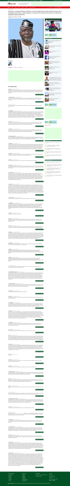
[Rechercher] (12, 7)
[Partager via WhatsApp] (17, 17)
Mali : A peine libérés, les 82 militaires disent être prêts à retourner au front (54, 162)
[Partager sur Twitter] (15, 67)
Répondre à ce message (39, 94)
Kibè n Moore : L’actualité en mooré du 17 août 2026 (54, 142)
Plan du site (24, 477)
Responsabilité (24, 480)
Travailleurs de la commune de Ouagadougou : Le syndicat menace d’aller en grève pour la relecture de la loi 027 (55, 83)
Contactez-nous (51, 7)
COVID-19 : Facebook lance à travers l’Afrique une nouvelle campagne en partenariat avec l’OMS (54, 57)
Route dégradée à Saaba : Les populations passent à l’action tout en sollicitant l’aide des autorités (54, 149)
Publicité (24, 475)
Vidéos (19, 7)
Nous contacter (51, 474)
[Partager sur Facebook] (13, 17)
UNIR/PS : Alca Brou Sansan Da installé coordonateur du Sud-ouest (55, 72)
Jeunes (10, 480)
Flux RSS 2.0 (24, 478)
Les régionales (11, 0)
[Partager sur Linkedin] (16, 17)
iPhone (52, 477)
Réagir (51, 42)
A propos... (24, 474)
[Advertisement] (46, 4)
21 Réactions (52, 100)
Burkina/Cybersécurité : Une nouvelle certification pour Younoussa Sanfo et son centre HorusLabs (54, 175)
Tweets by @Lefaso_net (48, 125)
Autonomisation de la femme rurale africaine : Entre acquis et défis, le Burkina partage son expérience (54, 62)
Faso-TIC (24, 0)
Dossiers (23, 7)
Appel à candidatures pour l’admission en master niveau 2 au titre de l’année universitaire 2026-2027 (54, 155)
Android (50, 477)
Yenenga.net (27, 0)
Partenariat (24, 476)
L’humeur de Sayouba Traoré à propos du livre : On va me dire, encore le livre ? (55, 46)
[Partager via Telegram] (19, 67)
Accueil (9, 9)
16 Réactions (52, 68)
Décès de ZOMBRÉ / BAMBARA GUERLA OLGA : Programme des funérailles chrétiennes (55, 41)
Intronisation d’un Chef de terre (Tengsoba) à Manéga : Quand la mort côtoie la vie (54, 67)
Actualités (12, 9)
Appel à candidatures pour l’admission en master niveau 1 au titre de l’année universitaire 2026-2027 (54, 152)
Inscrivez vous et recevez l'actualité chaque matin (41, 474)
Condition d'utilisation (25, 479)
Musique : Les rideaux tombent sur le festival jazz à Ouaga (54, 51)
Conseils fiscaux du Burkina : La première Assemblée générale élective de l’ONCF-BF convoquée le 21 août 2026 (53, 146)
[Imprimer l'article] (20, 17)
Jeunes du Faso (31, 0)
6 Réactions (52, 90)
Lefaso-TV (15, 0)
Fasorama (18, 0)
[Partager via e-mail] (12, 17)
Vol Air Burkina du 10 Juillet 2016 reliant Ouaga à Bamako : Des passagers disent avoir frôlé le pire (55, 94)
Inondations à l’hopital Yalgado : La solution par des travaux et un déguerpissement (54, 99)
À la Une (15, 7)
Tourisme (21, 0)
